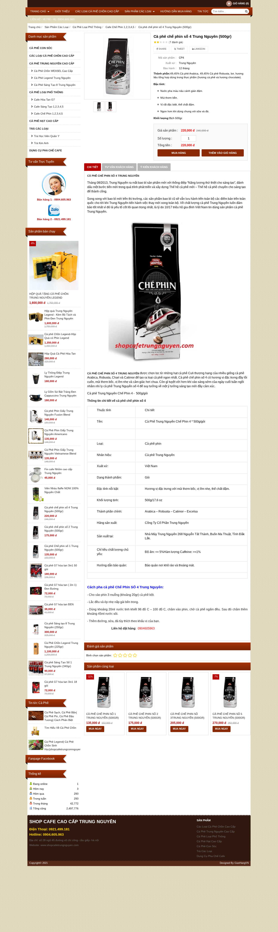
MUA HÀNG (179, 152)
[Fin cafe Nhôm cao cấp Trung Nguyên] (35, 481)
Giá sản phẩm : (168, 130)
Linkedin (199, 49)
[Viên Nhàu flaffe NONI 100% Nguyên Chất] (35, 500)
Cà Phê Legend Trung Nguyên (52, 77)
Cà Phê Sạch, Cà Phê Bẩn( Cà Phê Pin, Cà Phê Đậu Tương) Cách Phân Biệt (60, 716)
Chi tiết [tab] (92, 167)
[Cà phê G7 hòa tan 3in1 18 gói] (35, 694)
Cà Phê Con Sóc (40, 48)
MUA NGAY (95, 729)
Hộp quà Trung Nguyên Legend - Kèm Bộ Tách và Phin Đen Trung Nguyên (60, 314)
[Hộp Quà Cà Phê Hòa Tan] (35, 365)
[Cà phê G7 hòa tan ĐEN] (35, 616)
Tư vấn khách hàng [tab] (119, 167)
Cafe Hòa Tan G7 (44, 99)
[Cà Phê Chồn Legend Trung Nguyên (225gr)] (35, 655)
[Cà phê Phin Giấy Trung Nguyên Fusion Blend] (35, 423)
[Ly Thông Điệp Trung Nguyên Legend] (35, 384)
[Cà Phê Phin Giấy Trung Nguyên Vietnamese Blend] (35, 462)
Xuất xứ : (170, 62)
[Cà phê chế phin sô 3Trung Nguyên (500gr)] (188, 692)
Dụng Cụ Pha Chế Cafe (45, 150)
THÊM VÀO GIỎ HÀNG (223, 152)
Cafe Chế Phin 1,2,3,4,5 (48, 113)
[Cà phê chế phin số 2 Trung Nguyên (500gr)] (35, 539)
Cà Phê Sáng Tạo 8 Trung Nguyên (54, 84)
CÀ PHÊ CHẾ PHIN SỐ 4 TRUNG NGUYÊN (113, 175)
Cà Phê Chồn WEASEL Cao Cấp (53, 70)
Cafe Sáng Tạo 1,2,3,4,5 (49, 106)
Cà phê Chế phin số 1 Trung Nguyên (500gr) (102, 715)
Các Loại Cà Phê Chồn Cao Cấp (97, 11)
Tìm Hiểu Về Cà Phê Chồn (60, 727)
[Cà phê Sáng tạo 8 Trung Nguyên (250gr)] (35, 635)
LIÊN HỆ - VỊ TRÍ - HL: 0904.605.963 (52, 19)
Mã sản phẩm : (167, 57)
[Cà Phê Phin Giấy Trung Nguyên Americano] (35, 442)
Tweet (180, 49)
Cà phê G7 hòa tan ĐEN (59, 604)
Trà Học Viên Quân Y (46, 136)
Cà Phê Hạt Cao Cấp (43, 120)
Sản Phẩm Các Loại (138, 11)
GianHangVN (242, 863)
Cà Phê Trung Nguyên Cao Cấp (51, 63)
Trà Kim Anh (41, 143)
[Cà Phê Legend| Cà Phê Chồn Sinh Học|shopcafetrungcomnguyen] (35, 749)
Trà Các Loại (38, 128)
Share (162, 49)
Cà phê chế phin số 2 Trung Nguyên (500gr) (144, 715)
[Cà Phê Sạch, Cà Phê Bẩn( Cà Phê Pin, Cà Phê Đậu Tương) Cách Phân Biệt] (35, 719)
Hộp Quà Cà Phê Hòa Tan (60, 353)
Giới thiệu (62, 11)
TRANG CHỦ (38, 11)
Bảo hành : (169, 68)
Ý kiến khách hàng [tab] (154, 167)
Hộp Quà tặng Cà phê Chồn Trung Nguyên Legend (48, 295)
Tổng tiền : (165, 145)
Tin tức (202, 11)
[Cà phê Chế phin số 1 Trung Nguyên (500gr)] (35, 558)
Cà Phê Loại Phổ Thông (46, 92)
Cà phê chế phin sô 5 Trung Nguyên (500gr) (229, 715)
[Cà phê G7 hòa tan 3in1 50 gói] (35, 577)
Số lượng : (165, 138)
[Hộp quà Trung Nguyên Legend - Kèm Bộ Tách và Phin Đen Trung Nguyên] (35, 323)
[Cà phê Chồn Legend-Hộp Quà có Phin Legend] (35, 346)
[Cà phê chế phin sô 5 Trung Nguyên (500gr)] (231, 692)
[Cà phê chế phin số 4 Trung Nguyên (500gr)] (35, 519)
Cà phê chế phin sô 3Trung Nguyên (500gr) (187, 715)
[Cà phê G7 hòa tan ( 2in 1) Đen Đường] (35, 597)
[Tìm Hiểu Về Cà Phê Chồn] (35, 734)
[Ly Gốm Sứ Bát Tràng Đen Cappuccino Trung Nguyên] (35, 404)
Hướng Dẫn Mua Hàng (176, 11)
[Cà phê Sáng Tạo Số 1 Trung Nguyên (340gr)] (35, 674)
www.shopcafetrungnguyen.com (59, 845)
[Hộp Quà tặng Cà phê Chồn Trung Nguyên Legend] (53, 265)
